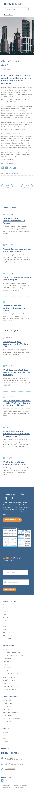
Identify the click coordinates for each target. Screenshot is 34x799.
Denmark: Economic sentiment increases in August (14, 220)
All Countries (7, 638)
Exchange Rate (8, 709)
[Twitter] (6, 780)
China (5, 608)
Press (4, 738)
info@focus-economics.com (14, 764)
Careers (5, 741)
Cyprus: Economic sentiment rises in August (17, 278)
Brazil (4, 605)
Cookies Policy (19, 787)
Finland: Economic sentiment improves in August (17, 250)
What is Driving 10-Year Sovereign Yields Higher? (15, 463)
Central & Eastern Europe (11, 652)
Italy (4, 623)
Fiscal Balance (7, 715)
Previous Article (8, 186)
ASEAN (5, 649)
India (4, 620)
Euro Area (6, 611)
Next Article (26, 186)
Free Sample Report (12, 173)
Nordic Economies (9, 677)
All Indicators (7, 721)
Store (4, 735)
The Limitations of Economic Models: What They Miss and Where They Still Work (17, 403)
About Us (6, 732)
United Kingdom (8, 632)
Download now (11, 520)
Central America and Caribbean (13, 655)
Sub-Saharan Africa (9, 689)
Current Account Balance (11, 718)
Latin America (7, 668)
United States (7, 635)
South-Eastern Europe (10, 686)
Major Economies (9, 671)
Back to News (8, 15)
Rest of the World (9, 680)
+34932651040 (10, 769)
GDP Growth (7, 700)
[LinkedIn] (2, 780)
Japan (5, 626)
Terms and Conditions (11, 790)
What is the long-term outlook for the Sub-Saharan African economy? (16, 433)
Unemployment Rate (10, 712)
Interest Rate (7, 706)
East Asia (6, 661)
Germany (6, 617)
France (5, 614)
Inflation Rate (7, 703)
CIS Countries (7, 658)
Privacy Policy (7, 787)
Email (5, 578)
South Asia (6, 683)
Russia (5, 629)
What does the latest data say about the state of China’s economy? (17, 372)
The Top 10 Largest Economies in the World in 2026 (16, 344)
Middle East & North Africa (12, 674)
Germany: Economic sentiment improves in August (14, 308)
